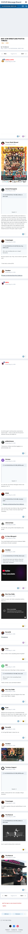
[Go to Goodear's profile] (2, 271)
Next (22, 53)
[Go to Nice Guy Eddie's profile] (2, 595)
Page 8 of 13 (14, 53)
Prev (5, 53)
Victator (7, 459)
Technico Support (10, 767)
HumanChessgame (11, 189)
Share (7, 914)
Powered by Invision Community (14, 931)
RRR (6, 665)
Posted (10, 61)
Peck (6, 648)
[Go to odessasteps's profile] (2, 523)
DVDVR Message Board (11, 2)
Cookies (20, 929)
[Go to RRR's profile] (2, 666)
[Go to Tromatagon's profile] (2, 241)
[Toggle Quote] (3, 194)
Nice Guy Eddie (10, 594)
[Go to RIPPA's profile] (2, 283)
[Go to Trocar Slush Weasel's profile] (2, 143)
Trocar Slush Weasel (11, 142)
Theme (7, 929)
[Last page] (26, 54)
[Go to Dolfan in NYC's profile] (2, 60)
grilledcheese (9, 441)
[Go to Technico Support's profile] (2, 768)
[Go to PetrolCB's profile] (2, 633)
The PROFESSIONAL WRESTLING (16, 48)
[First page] (2, 54)
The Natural (5, 47)
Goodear (8, 270)
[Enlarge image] (14, 164)
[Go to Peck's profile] (2, 649)
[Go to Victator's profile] (2, 460)
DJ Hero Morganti (10, 536)
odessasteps (9, 523)
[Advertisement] (14, 23)
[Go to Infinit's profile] (2, 494)
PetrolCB (8, 632)
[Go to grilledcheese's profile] (2, 442)
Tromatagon (9, 240)
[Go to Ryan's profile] (2, 708)
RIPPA (19, 465)
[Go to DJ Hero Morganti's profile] (2, 537)
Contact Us (14, 929)
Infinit (7, 493)
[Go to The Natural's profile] (2, 815)
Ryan (6, 707)
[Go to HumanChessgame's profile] (2, 189)
